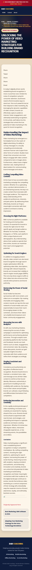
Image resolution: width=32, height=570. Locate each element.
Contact (10, 12)
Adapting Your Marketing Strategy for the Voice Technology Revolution (14, 523)
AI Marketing (10, 554)
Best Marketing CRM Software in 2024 (15, 513)
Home (3, 21)
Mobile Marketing (20, 554)
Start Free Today (16, 4)
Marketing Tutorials (9, 23)
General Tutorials (12, 21)
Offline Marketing (10, 558)
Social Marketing (22, 558)
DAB (7, 9)
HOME (3, 12)
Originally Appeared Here (12, 505)
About (15, 12)
